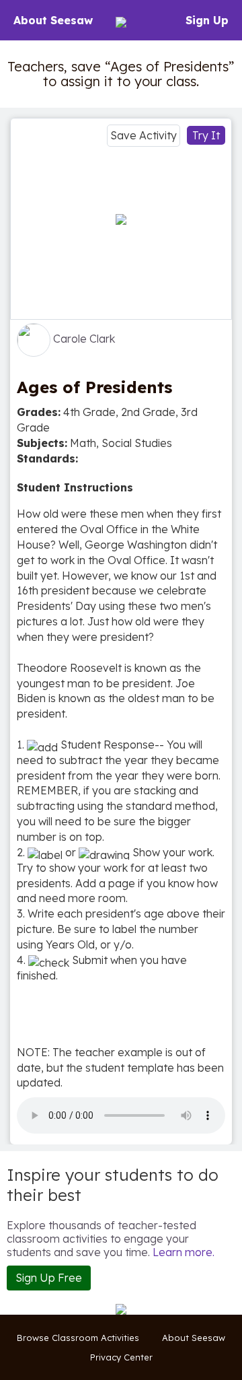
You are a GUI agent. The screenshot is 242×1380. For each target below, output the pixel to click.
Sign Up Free (48, 1277)
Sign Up (207, 20)
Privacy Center (121, 1357)
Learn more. (183, 1252)
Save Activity (143, 135)
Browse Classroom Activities (78, 1337)
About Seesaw (53, 20)
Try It (206, 135)
